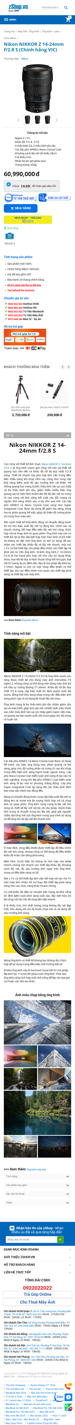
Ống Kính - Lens (52, 1419)
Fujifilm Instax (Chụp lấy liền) (42, 1423)
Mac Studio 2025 (39, 1415)
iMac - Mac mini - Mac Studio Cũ (22, 1419)
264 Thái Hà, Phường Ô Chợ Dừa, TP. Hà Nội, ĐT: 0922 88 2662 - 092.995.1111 (36, 1347)
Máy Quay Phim (14, 1423)
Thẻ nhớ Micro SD (15, 1389)
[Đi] (60, 1239)
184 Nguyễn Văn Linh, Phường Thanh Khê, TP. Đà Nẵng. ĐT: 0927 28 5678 (36, 1336)
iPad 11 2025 (59, 1415)
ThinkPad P (42, 1400)
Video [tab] (9, 1202)
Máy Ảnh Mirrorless (37, 1396)
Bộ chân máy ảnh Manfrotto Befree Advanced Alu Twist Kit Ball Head (21, 409)
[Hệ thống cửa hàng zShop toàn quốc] (68, 1407)
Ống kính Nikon (30, 620)
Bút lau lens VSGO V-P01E (54, 407)
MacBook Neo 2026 (16, 1393)
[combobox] (54, 7)
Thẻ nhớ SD (35, 1389)
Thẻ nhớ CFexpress (16, 1385)
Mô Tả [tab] (9, 435)
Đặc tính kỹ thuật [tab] (15, 1193)
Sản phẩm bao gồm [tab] (16, 1185)
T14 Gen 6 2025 (14, 1396)
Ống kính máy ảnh (36, 1169)
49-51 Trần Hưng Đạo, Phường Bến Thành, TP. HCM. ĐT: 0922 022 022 (37, 1313)
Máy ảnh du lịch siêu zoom (38, 1404)
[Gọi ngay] (68, 1386)
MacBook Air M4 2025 (17, 1408)
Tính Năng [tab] (11, 1176)
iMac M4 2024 (46, 1412)
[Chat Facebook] (68, 1397)
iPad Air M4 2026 (55, 1389)
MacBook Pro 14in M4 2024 (47, 1408)
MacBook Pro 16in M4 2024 (20, 1412)
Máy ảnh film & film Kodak (44, 1393)
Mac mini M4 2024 (15, 1415)
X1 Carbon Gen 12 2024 (18, 1400)
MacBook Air (12, 1404)
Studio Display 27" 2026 (42, 1385)
